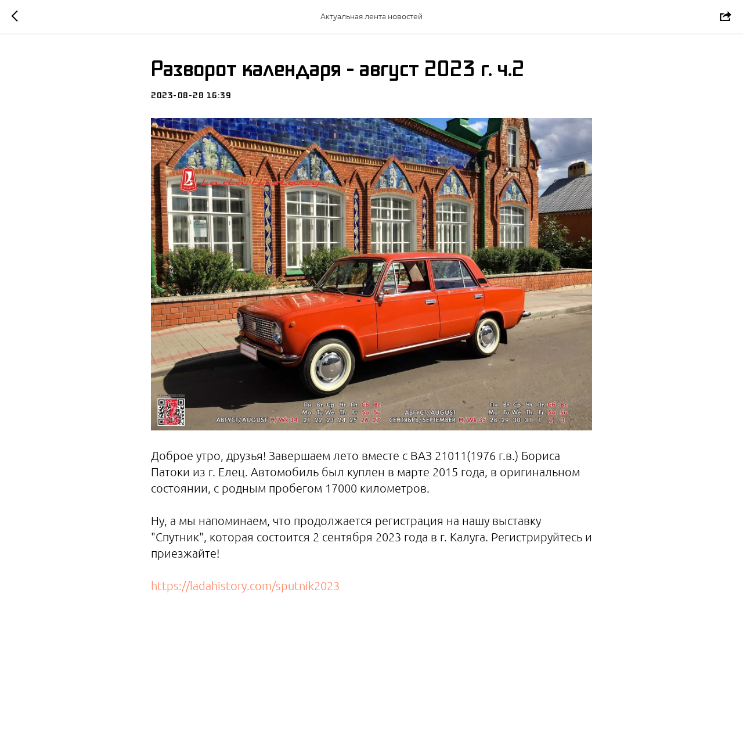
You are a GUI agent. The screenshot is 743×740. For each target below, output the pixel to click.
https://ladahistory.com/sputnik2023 (245, 585)
